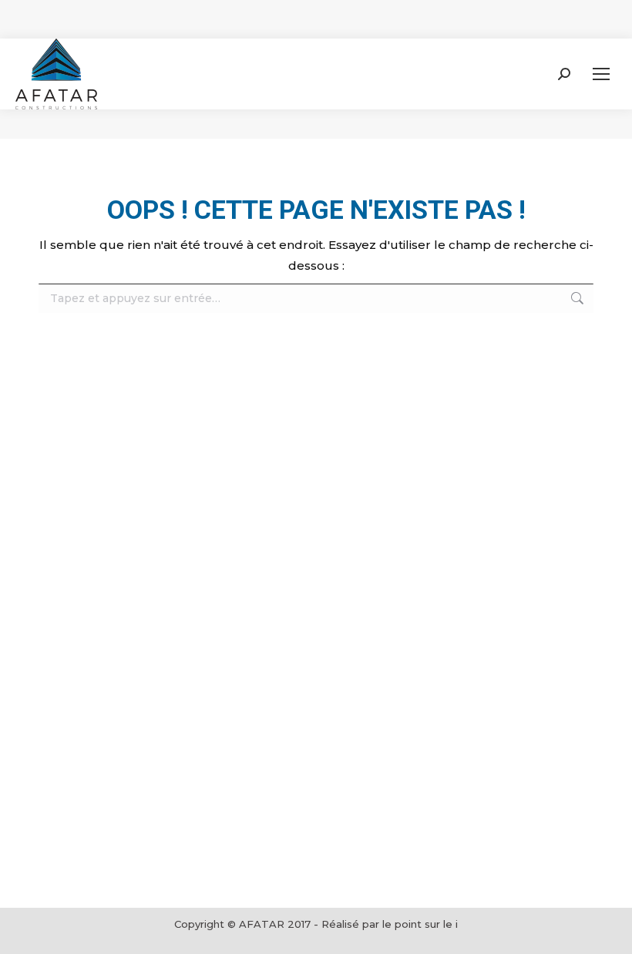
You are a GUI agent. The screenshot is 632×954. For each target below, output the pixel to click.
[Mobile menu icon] (601, 74)
